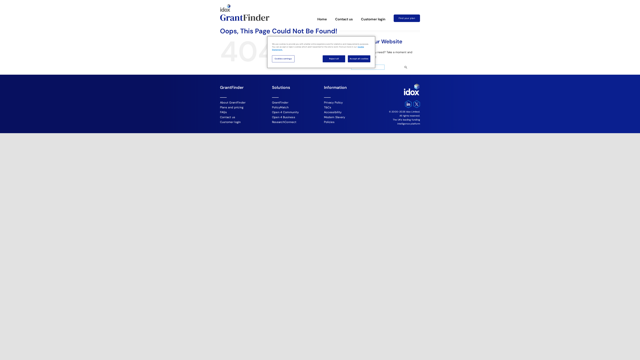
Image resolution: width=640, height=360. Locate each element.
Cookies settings (283, 59)
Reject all (334, 59)
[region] (321, 52)
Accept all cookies (359, 59)
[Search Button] (411, 66)
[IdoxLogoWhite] (411, 84)
